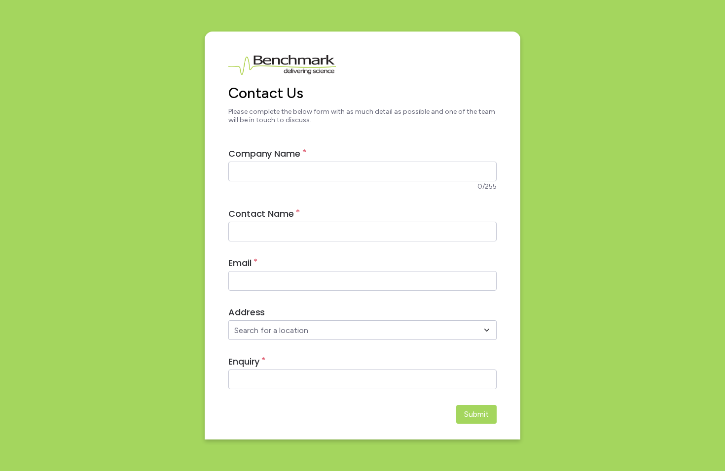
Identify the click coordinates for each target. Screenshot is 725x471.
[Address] (487, 330)
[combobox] (351, 330)
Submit (476, 414)
